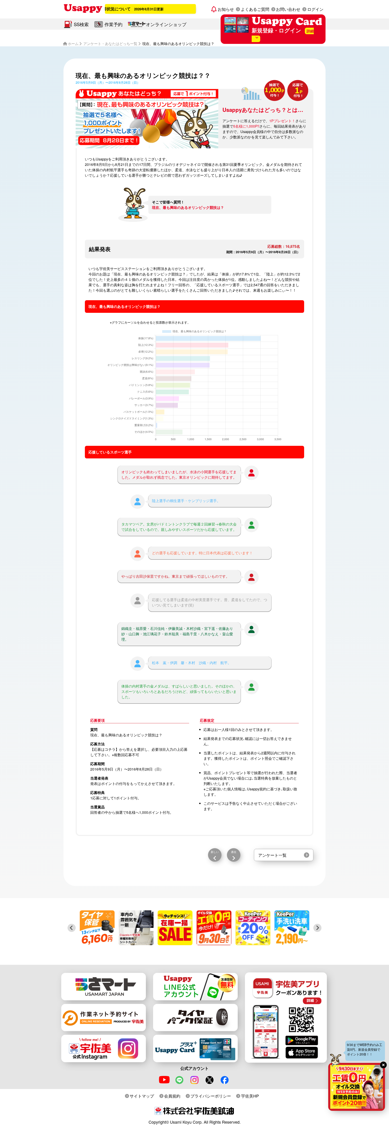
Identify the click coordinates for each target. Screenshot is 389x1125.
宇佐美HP (250, 1096)
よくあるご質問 (255, 9)
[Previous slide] (72, 928)
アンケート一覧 (272, 855)
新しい (215, 852)
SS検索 (81, 24)
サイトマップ (142, 1096)
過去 (233, 852)
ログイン (315, 9)
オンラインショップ (166, 24)
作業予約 (113, 24)
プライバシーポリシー (210, 1096)
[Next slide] (317, 928)
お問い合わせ (288, 9)
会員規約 (172, 1096)
